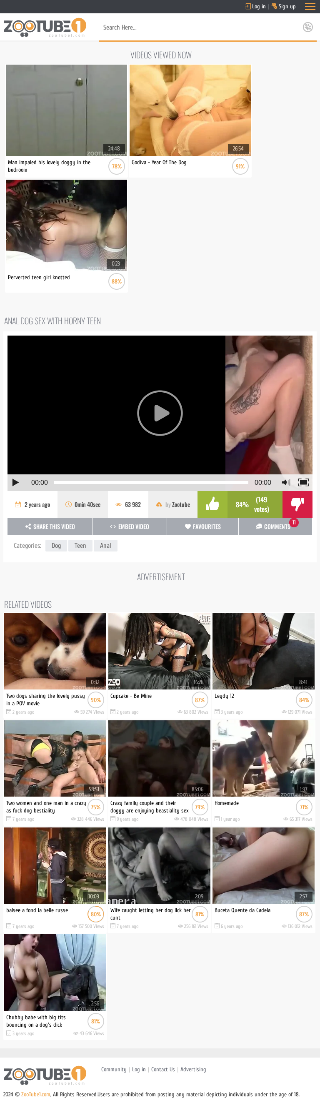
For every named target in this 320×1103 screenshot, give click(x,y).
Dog (56, 545)
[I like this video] (213, 504)
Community (114, 1069)
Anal (105, 545)
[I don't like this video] (297, 504)
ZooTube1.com (35, 1094)
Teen (80, 545)
